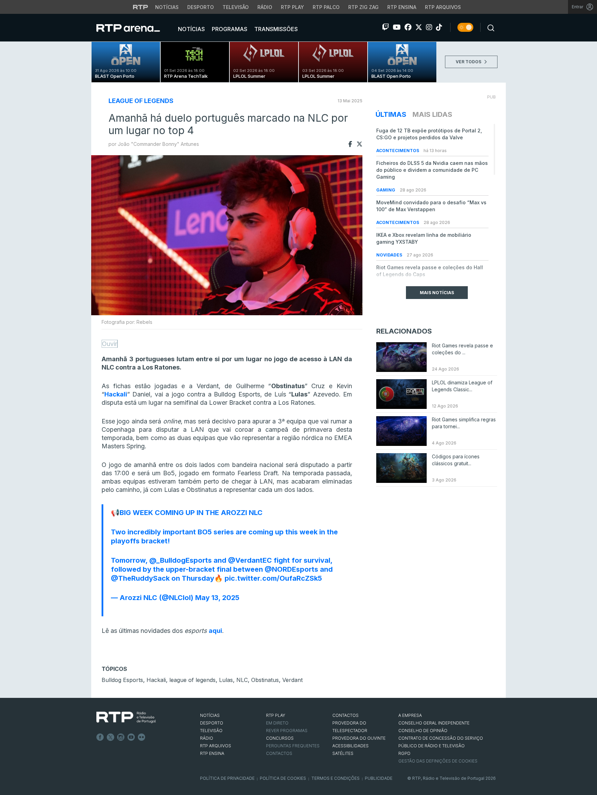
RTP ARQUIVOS (215, 745)
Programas (228, 29)
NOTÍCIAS (210, 715)
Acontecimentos (398, 150)
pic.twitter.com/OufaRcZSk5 (273, 578)
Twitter (110, 737)
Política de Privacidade (227, 778)
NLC (242, 679)
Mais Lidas (432, 114)
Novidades (389, 255)
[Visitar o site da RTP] (140, 7)
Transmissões (275, 29)
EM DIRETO (277, 723)
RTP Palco (326, 7)
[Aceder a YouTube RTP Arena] (397, 27)
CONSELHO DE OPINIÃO (422, 730)
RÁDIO (206, 738)
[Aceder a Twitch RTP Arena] (385, 27)
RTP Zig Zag (363, 7)
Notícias (167, 7)
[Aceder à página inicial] (135, 27)
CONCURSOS (280, 738)
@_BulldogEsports (180, 560)
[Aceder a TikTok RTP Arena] (439, 27)
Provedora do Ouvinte (359, 738)
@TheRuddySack (140, 578)
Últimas (391, 114)
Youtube (131, 737)
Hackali (156, 679)
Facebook (100, 737)
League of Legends (140, 100)
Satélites (342, 753)
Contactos (279, 753)
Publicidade (378, 778)
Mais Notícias (437, 292)
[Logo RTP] (126, 717)
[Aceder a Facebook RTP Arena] (408, 27)
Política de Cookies (283, 778)
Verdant (292, 679)
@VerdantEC (250, 560)
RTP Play (292, 7)
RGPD (404, 753)
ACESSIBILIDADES (350, 745)
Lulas (226, 679)
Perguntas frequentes (293, 745)
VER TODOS (469, 61)
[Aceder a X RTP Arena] (418, 27)
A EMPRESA (410, 715)
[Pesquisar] (488, 27)
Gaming (386, 190)
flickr (141, 737)
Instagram (121, 737)
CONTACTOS (345, 715)
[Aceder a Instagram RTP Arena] (429, 27)
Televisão (235, 7)
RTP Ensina (401, 7)
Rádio (264, 7)
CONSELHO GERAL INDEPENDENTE (434, 723)
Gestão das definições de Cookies (437, 761)
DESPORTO (211, 723)
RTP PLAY (275, 715)
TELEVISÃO (211, 730)
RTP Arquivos (443, 7)
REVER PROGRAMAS (286, 730)
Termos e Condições (335, 778)
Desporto (200, 7)
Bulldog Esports (122, 679)
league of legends (192, 679)
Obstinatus (265, 679)
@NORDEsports (291, 569)
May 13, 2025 (217, 597)
